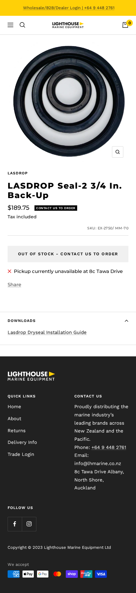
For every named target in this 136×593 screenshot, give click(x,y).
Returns (17, 430)
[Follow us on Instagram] (29, 524)
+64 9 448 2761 (108, 447)
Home (14, 406)
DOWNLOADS (22, 320)
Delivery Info (22, 442)
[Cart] (125, 25)
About (14, 418)
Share (14, 284)
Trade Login (21, 454)
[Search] (22, 25)
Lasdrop (18, 173)
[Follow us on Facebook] (15, 524)
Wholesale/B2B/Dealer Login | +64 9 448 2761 (68, 7)
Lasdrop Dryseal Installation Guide (47, 332)
